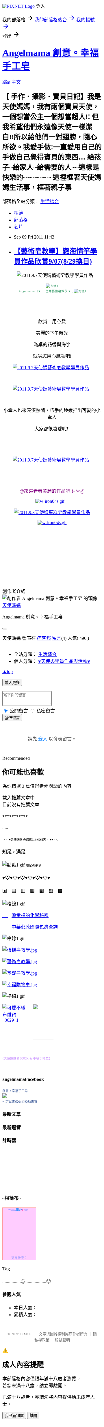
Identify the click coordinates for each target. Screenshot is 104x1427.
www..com (19, 1209)
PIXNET (26, 1334)
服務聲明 (62, 1340)
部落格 (21, 219)
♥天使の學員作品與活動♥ (64, 661)
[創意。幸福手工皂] (4, 1096)
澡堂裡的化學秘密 (30, 915)
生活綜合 (49, 201)
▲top (7, 671)
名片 (18, 226)
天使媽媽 (11, 605)
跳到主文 (11, 82)
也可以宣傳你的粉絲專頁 (19, 1102)
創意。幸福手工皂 (15, 1091)
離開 (33, 1415)
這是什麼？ (19, 1258)
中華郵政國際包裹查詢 (35, 927)
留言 (56, 638)
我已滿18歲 (14, 1415)
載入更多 (12, 682)
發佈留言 (12, 718)
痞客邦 (44, 638)
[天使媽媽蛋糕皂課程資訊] (19, 961)
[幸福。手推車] (43, 1038)
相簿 (18, 213)
